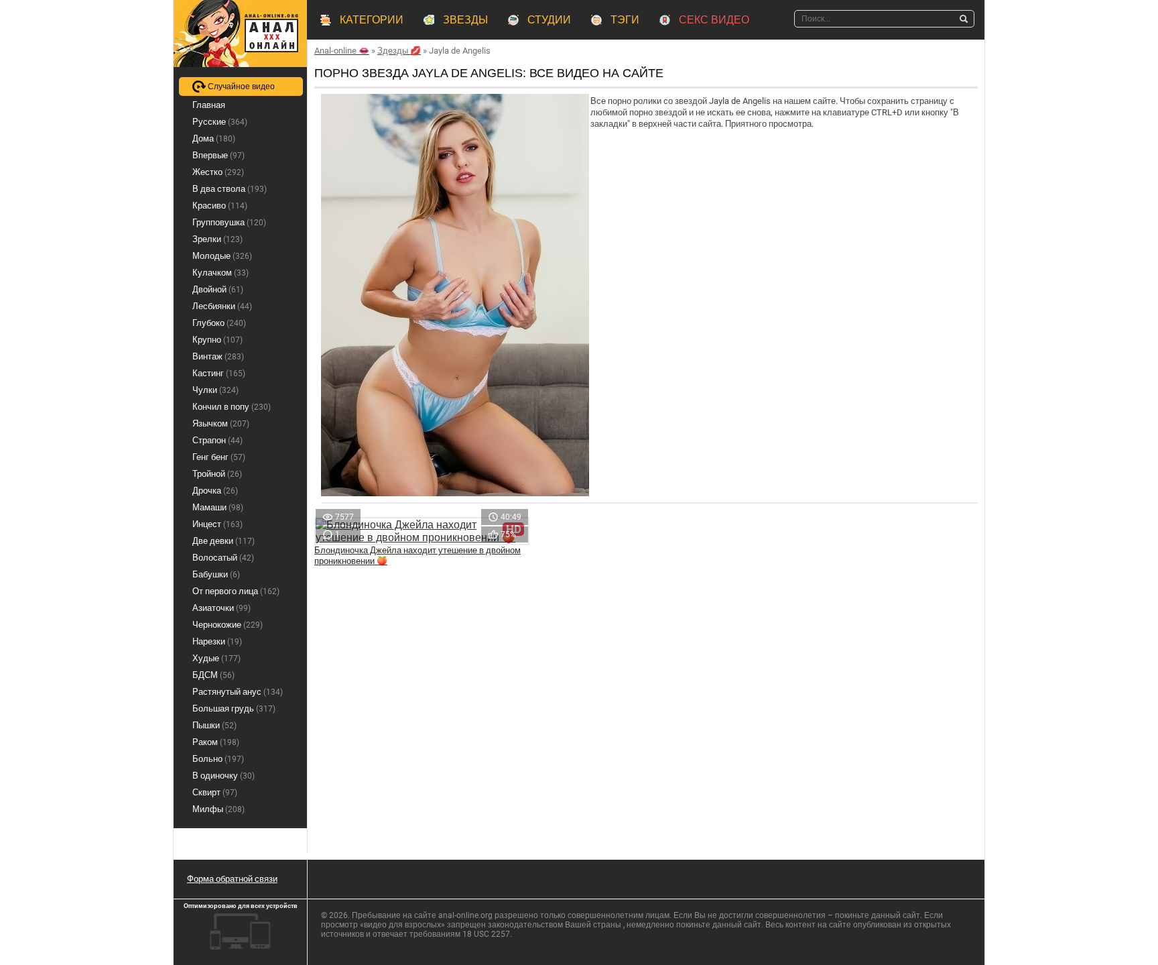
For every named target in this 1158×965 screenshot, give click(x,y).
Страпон (217, 440)
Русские (219, 122)
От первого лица (235, 591)
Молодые (222, 256)
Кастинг (218, 373)
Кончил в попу (231, 407)
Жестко (218, 172)
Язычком (220, 423)
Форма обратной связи (232, 879)
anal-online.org (465, 915)
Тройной (217, 474)
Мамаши (217, 507)
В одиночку (223, 776)
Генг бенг (218, 457)
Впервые (218, 155)
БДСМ (213, 675)
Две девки (223, 541)
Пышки (214, 725)
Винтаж (218, 356)
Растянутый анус (237, 692)
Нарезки (217, 641)
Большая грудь (233, 708)
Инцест (217, 524)
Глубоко (219, 323)
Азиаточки (221, 608)
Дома (213, 138)
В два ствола (229, 189)
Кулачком (220, 273)
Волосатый (223, 558)
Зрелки (217, 239)
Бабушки (216, 574)
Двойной (217, 289)
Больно (218, 759)
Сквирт (214, 792)
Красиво (219, 206)
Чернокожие (227, 625)
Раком (215, 742)
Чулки (215, 390)
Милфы (218, 809)
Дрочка (215, 491)
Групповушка (229, 222)
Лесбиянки (222, 306)
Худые (216, 658)
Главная (208, 105)
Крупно (217, 340)
